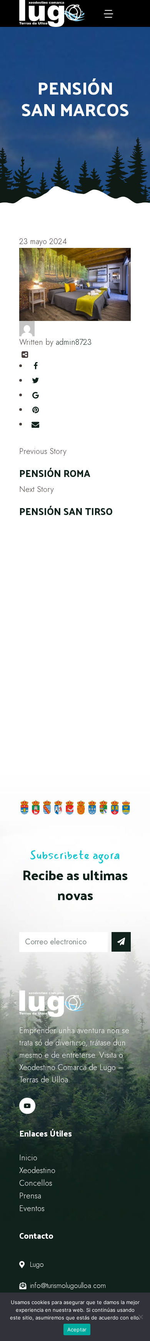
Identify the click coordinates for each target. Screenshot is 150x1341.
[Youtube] (27, 1106)
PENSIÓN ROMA (54, 473)
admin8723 (74, 342)
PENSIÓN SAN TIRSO (66, 511)
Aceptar (77, 1329)
